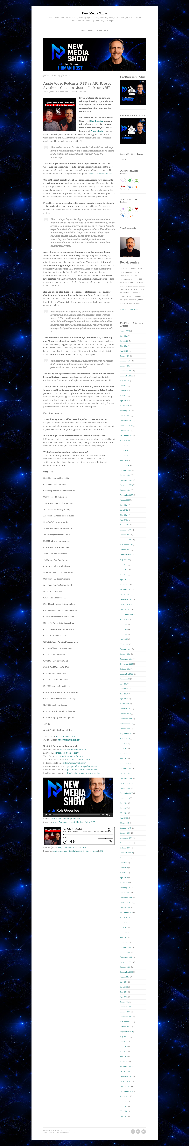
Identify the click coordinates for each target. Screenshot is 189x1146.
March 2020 (124, 704)
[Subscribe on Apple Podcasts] (123, 180)
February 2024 (125, 470)
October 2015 (125, 967)
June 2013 (124, 1106)
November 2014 (126, 1022)
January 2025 (125, 415)
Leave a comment (78, 92)
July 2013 (123, 1101)
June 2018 (124, 808)
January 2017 (125, 892)
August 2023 (125, 500)
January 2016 (125, 952)
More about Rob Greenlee (130, 309)
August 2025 (125, 381)
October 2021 (125, 609)
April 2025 (124, 401)
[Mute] (107, 815)
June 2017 (124, 868)
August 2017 (125, 858)
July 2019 (123, 743)
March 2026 (124, 356)
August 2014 (125, 1037)
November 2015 (126, 962)
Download (75, 818)
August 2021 (125, 619)
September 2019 (126, 733)
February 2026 (125, 361)
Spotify (72, 851)
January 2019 (125, 773)
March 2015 (124, 1002)
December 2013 (126, 1076)
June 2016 (124, 927)
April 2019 (124, 758)
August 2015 (125, 977)
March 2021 (124, 644)
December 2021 (126, 599)
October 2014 (125, 1027)
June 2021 (124, 629)
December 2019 (126, 719)
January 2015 (125, 1012)
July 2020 (124, 684)
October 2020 (125, 669)
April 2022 (124, 579)
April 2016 (124, 937)
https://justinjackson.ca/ (69, 739)
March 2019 (124, 763)
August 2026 (125, 331)
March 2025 (124, 405)
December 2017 (126, 838)
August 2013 (125, 1096)
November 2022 (126, 545)
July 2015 (123, 982)
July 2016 (123, 922)
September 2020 (126, 674)
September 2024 (126, 435)
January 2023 (125, 535)
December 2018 (126, 778)
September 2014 (126, 1032)
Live (106, 30)
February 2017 (125, 887)
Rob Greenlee (62, 92)
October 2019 (125, 728)
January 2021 (125, 654)
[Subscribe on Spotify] (130, 180)
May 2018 (123, 813)
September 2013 (126, 1091)
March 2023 (124, 525)
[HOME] (138, 1131)
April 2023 (124, 520)
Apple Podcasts (60, 822)
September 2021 (126, 614)
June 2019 (124, 748)
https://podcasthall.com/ (74, 763)
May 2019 (123, 753)
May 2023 (124, 515)
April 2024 (124, 460)
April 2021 (124, 639)
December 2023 (126, 480)
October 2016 (125, 907)
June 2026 (124, 341)
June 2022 (124, 569)
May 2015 (123, 992)
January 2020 (125, 714)
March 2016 (124, 942)
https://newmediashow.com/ (73, 749)
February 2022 (125, 589)
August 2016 (125, 917)
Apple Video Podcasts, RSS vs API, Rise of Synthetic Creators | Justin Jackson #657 (77, 85)
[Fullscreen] (110, 815)
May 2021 (123, 634)
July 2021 (123, 624)
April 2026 (124, 351)
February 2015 (125, 1007)
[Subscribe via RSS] (136, 187)
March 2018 (124, 823)
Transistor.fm (97, 131)
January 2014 (125, 1071)
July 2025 (124, 386)
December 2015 (126, 957)
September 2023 (126, 495)
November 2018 (126, 783)
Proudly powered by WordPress (56, 1130)
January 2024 (125, 475)
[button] (78, 797)
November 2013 (126, 1081)
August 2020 (125, 679)
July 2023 (124, 505)
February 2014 (125, 1066)
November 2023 (126, 485)
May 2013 (123, 1111)
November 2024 (126, 425)
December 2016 (126, 897)
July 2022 (124, 564)
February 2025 (125, 410)
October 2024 (125, 430)
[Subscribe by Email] (130, 187)
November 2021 (126, 604)
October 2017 (125, 848)
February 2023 (125, 530)
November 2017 (126, 843)
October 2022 (125, 550)
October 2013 (125, 1086)
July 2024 (124, 445)
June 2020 (124, 689)
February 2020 (125, 709)
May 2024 (124, 455)
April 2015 (124, 997)
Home (99, 30)
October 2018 (125, 788)
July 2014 (123, 1041)
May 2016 (123, 932)
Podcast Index (83, 822)
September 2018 (126, 793)
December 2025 (126, 371)
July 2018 (123, 803)
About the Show (88, 30)
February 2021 (125, 649)
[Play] (46, 815)
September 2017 (126, 853)
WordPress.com (68, 1132)
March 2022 (124, 584)
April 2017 (124, 877)
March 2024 (124, 465)
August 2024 (125, 440)
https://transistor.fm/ (65, 736)
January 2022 (125, 594)
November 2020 (126, 664)
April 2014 (124, 1056)
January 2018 (125, 833)
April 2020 (124, 699)
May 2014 (123, 1051)
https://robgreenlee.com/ (67, 752)
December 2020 (126, 659)
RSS (93, 822)
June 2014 (124, 1046)
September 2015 (126, 972)
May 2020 (124, 694)
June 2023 (124, 510)
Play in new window (60, 818)
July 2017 (123, 863)
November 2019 (126, 723)
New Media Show (94, 13)
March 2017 (124, 882)
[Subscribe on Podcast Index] (123, 187)
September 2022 (126, 555)
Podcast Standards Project (100, 173)
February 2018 (125, 828)
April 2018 (124, 818)
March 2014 (124, 1061)
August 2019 (125, 738)
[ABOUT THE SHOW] (132, 1131)
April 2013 (124, 1116)
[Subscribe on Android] (136, 180)
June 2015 (124, 987)
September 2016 (126, 912)
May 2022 (124, 574)
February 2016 (125, 947)
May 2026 (124, 346)
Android (72, 822)
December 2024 (126, 420)
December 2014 (126, 1017)
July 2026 (124, 336)
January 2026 (125, 366)
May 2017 (123, 873)
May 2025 (124, 396)
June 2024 (124, 450)
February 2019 (125, 768)
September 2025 (126, 376)
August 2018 (125, 798)
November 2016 (126, 902)
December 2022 (126, 540)
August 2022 (125, 559)
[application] (78, 797)
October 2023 (125, 490)
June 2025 (124, 391)
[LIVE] (143, 1131)
